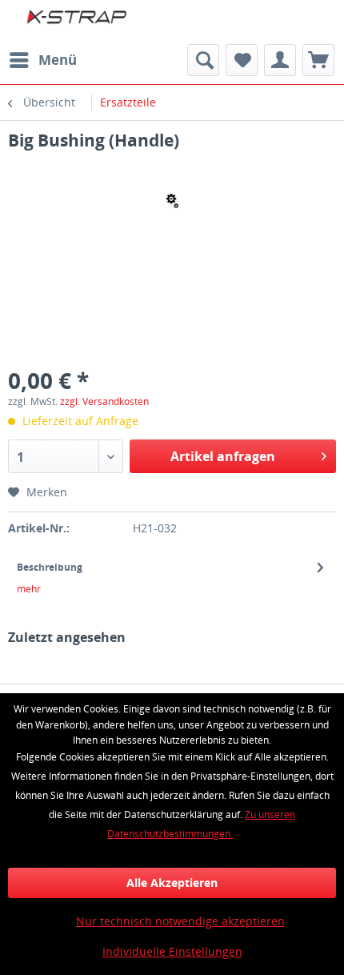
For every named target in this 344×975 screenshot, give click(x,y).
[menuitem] (42, 60)
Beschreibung (49, 567)
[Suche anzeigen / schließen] (203, 60)
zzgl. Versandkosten (104, 401)
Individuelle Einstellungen (172, 951)
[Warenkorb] (318, 60)
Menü (57, 59)
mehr (29, 589)
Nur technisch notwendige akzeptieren (180, 921)
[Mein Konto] (280, 60)
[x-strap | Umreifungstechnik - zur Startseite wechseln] (90, 22)
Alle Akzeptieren (172, 882)
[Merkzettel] (242, 60)
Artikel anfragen (222, 456)
